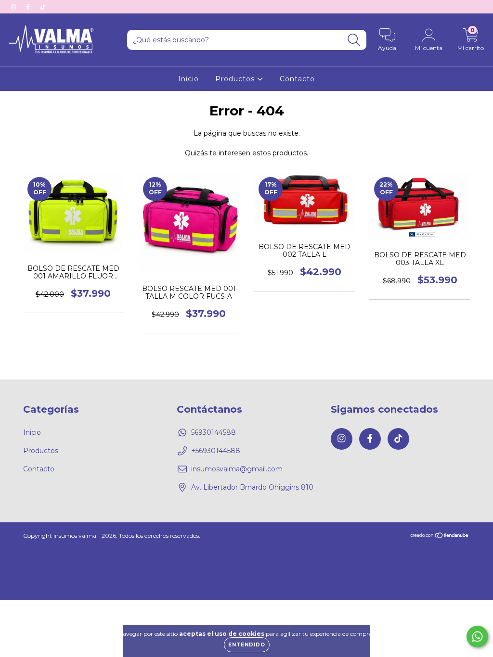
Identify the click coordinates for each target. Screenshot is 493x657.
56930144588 (213, 432)
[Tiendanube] (440, 536)
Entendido (246, 645)
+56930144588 (215, 450)
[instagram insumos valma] (14, 6)
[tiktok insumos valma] (43, 6)
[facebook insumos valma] (29, 6)
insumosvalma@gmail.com (237, 469)
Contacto (297, 79)
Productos (236, 79)
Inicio (188, 79)
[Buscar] (354, 40)
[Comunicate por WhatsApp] (477, 636)
